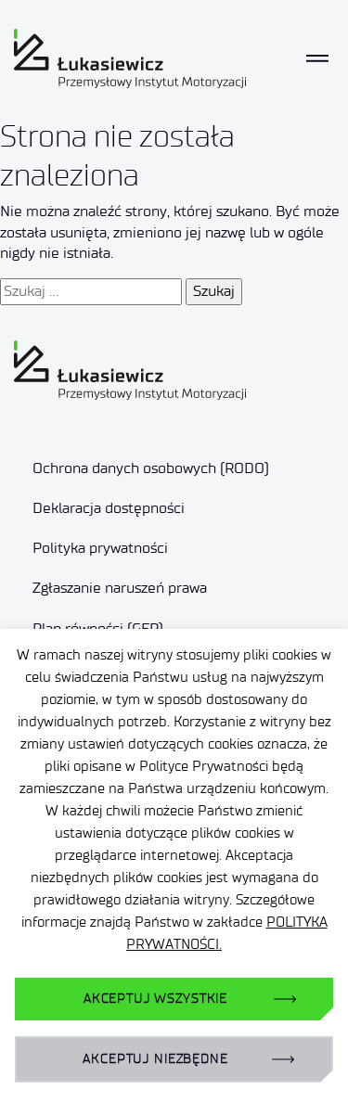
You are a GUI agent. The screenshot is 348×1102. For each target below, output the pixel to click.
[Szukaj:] (91, 291)
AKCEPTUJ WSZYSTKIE (155, 998)
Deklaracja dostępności (108, 508)
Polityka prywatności (100, 548)
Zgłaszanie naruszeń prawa (119, 587)
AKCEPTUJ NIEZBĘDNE (155, 1059)
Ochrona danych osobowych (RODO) (150, 468)
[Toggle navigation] (317, 58)
